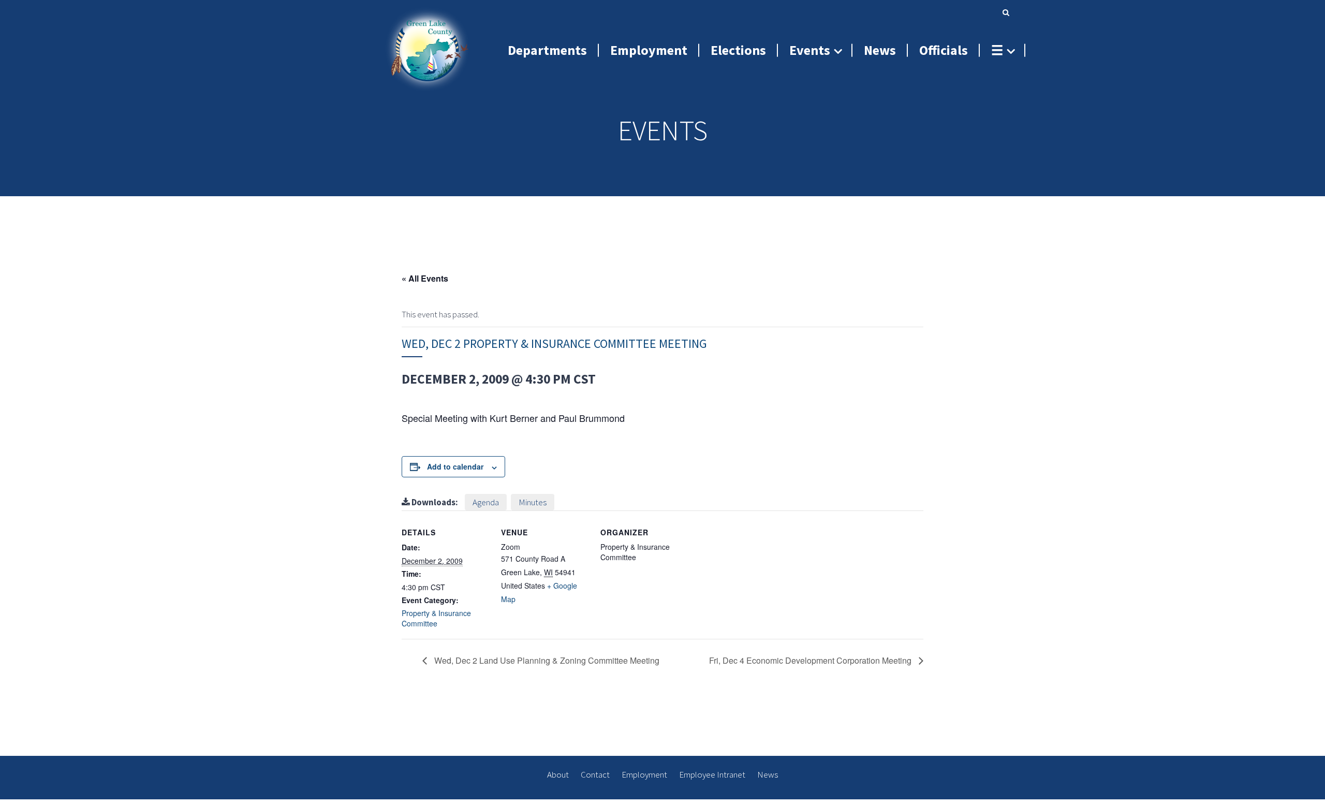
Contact (595, 774)
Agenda (486, 502)
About (558, 774)
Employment (644, 774)
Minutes (533, 502)
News (767, 774)
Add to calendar (455, 466)
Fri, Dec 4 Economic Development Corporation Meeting (811, 660)
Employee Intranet (712, 774)
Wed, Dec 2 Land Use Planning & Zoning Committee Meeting (545, 660)
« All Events (425, 278)
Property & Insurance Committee (436, 618)
